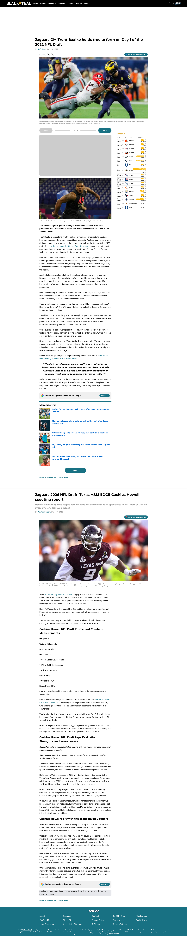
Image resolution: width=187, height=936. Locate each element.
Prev (46, 130)
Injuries (79, 3)
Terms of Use (118, 920)
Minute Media (27, 930)
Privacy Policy (98, 920)
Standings (62, 3)
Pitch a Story (68, 920)
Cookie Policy (141, 920)
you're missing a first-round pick (58, 594)
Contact (95, 916)
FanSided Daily (46, 920)
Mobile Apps (141, 916)
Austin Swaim (44, 512)
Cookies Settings (120, 924)
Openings (67, 916)
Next (105, 130)
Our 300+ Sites (119, 916)
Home (41, 478)
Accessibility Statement (73, 924)
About (42, 916)
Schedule (52, 3)
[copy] (52, 54)
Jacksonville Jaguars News (57, 478)
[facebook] (169, 3)
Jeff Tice (42, 49)
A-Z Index (96, 924)
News (35, 3)
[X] (173, 3)
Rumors (43, 3)
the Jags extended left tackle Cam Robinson (68, 246)
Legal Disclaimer (47, 924)
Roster (71, 3)
